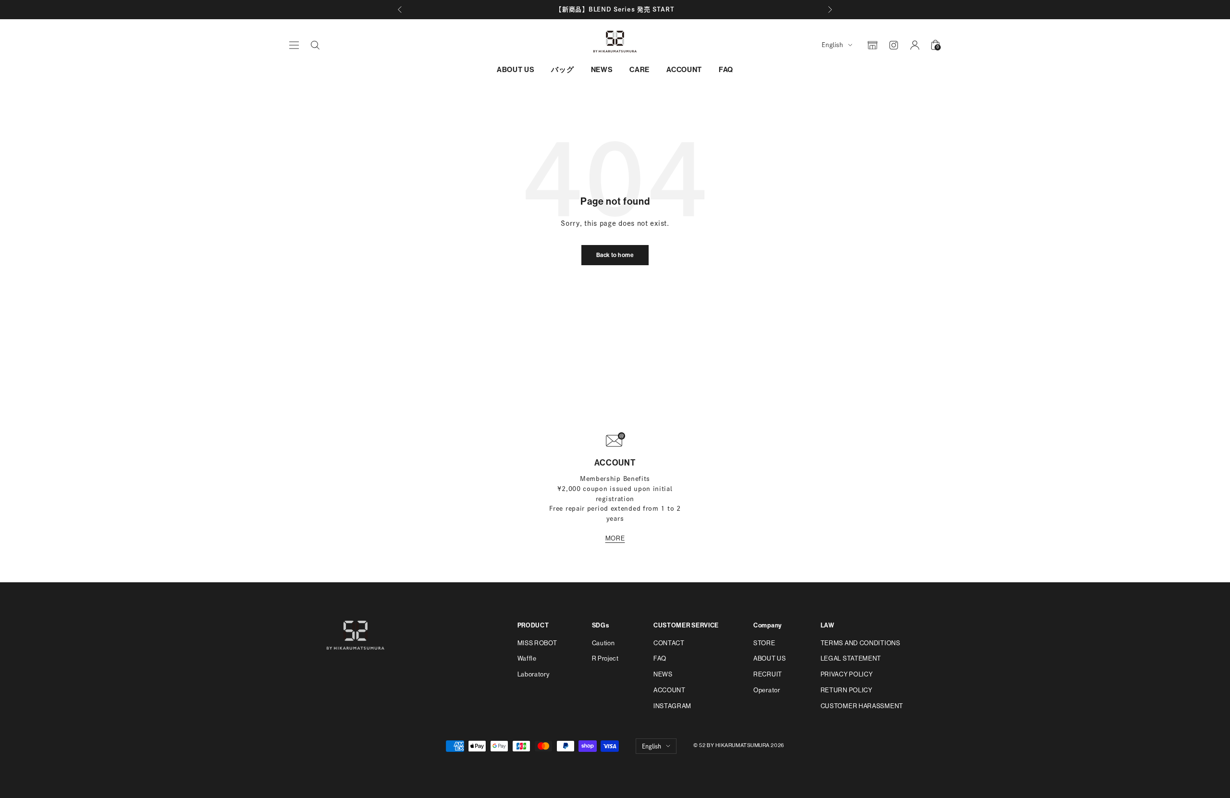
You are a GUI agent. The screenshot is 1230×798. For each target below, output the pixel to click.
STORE (764, 643)
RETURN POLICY (847, 690)
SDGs (600, 625)
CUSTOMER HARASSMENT (862, 706)
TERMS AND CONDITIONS (860, 643)
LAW (828, 625)
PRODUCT (533, 625)
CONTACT (669, 643)
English (832, 45)
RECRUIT (767, 674)
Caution (603, 643)
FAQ (726, 69)
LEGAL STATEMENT (851, 658)
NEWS (602, 69)
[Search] (315, 45)
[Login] (915, 45)
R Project (605, 658)
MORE (615, 538)
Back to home (615, 255)
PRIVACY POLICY (847, 674)
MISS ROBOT (537, 643)
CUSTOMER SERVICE (686, 625)
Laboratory (533, 674)
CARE (639, 69)
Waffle (527, 658)
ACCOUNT (684, 69)
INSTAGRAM (672, 706)
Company (767, 625)
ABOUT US (516, 69)
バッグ (562, 69)
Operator (766, 690)
